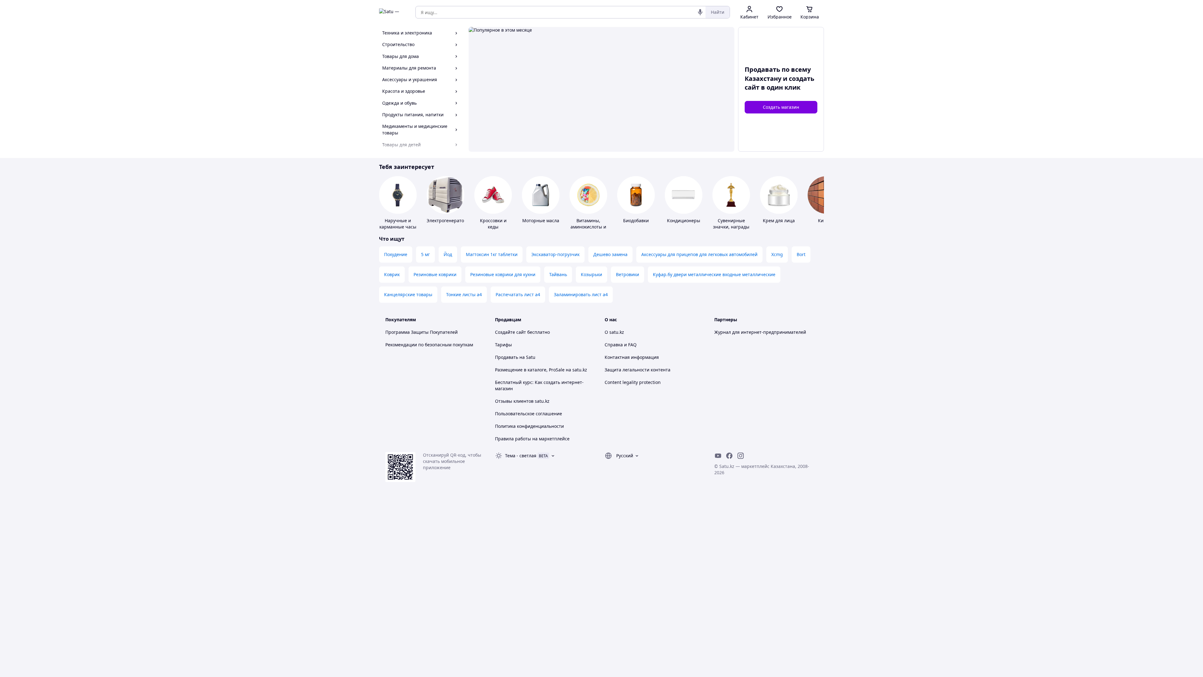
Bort (801, 254)
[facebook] (729, 455)
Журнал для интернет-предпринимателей (760, 332)
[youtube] (718, 455)
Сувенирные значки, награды (731, 224)
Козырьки (591, 274)
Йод (448, 254)
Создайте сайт (510, 332)
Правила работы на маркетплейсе (532, 439)
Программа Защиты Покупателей (421, 332)
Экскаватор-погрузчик (555, 254)
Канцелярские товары (408, 294)
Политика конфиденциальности (529, 426)
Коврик (392, 274)
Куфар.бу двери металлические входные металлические (714, 274)
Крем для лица (779, 220)
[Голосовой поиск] (700, 12)
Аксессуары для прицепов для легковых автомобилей (699, 254)
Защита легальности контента (637, 370)
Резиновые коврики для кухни (502, 274)
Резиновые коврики (435, 274)
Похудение (395, 254)
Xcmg (777, 254)
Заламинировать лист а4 (581, 294)
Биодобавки (636, 220)
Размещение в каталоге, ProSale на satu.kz (541, 370)
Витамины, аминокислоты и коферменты (588, 227)
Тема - (520, 456)
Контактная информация (632, 357)
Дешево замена (610, 254)
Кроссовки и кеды (493, 224)
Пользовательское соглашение (528, 414)
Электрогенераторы (448, 220)
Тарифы (503, 345)
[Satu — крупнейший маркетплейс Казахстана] (393, 12)
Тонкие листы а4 (464, 294)
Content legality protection (633, 382)
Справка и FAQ (621, 345)
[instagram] (740, 455)
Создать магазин (781, 107)
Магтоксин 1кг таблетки (492, 254)
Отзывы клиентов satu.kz (522, 401)
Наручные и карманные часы (397, 224)
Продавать (506, 357)
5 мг (425, 254)
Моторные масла (540, 220)
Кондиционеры (683, 220)
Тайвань (558, 274)
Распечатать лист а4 (518, 294)
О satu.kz (614, 332)
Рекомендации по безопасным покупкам (429, 345)
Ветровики (627, 274)
